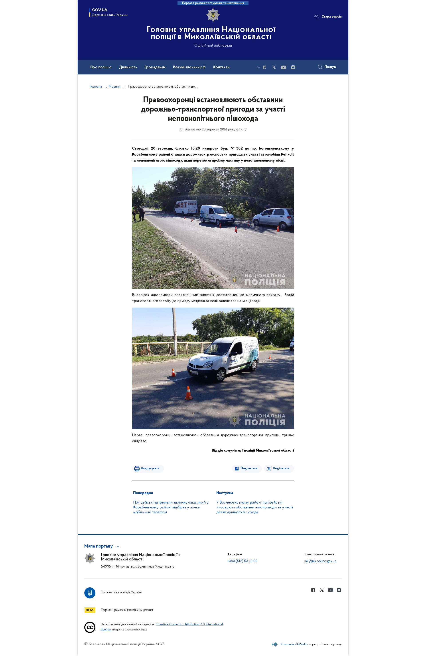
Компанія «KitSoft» (294, 644)
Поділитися (249, 468)
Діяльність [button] (128, 67)
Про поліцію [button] (101, 67)
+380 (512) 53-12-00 (242, 561)
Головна (96, 86)
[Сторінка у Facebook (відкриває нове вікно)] (264, 67)
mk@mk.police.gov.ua (320, 561)
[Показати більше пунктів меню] (258, 67)
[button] (102, 546)
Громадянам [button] (155, 67)
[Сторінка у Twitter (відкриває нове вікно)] (274, 67)
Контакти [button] (221, 67)
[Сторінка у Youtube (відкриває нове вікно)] (283, 67)
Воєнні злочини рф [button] (189, 67)
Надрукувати (150, 468)
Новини (114, 86)
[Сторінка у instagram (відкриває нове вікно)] (293, 67)
